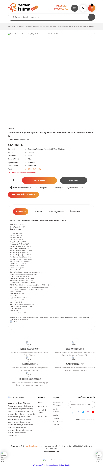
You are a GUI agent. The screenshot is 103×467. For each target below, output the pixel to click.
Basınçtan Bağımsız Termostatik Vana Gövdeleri (46, 149)
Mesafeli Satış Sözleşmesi (58, 403)
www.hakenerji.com (51, 451)
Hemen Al (73, 180)
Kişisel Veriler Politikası (58, 423)
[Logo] (23, 7)
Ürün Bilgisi (20, 211)
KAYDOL (91, 404)
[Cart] (91, 8)
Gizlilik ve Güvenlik (56, 410)
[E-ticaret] (51, 465)
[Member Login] (83, 8)
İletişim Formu (43, 406)
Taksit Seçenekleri (55, 211)
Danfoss (31, 152)
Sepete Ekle (39, 180)
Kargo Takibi (42, 417)
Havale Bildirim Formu (43, 411)
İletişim (40, 402)
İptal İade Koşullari (56, 416)
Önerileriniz (75, 211)
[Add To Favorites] (75, 187)
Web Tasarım (81, 420)
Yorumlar (38, 211)
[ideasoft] (38, 465)
